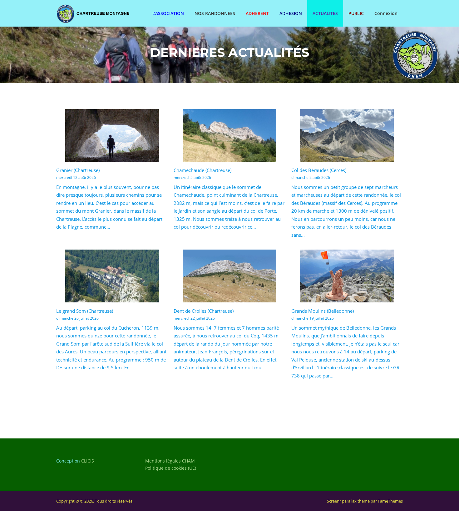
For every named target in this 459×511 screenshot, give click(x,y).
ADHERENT (257, 13)
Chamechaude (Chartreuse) (202, 170)
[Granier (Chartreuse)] (112, 135)
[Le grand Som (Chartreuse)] (112, 276)
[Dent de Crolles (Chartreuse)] (229, 276)
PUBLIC (356, 13)
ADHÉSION (290, 13)
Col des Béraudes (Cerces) (318, 170)
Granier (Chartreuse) (78, 170)
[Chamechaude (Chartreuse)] (229, 135)
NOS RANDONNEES (215, 13)
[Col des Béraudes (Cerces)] (347, 135)
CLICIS (87, 461)
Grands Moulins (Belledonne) (322, 311)
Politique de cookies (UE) (170, 468)
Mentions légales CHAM (170, 461)
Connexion (385, 13)
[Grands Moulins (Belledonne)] (347, 276)
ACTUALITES (325, 13)
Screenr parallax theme (348, 501)
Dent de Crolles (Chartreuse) (204, 311)
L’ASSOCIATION (168, 13)
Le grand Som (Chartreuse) (84, 311)
